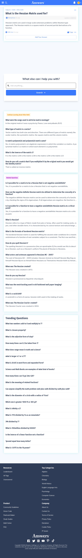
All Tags (6, 476)
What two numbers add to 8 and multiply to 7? (24, 323)
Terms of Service (47, 515)
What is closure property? (16, 330)
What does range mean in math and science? (23, 350)
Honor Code (7, 511)
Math (13, 10)
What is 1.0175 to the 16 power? (18, 448)
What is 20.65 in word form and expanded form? (25, 363)
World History (46, 484)
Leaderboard (7, 472)
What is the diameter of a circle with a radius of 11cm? (27, 395)
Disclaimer (45, 523)
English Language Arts (49, 488)
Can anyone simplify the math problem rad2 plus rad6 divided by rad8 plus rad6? (38, 389)
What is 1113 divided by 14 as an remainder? (23, 415)
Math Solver (7, 523)
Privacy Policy (46, 519)
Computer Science (48, 495)
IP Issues (45, 531)
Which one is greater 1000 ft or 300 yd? (21, 402)
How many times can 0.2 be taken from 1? (22, 343)
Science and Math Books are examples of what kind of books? (30, 369)
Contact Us (46, 511)
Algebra (44, 472)
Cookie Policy (46, 527)
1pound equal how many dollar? (18, 441)
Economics (45, 499)
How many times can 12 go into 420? (20, 376)
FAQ (4, 527)
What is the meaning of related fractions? (22, 382)
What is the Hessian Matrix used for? (27, 13)
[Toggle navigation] (3, 2)
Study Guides (7, 519)
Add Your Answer (41, 37)
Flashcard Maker (9, 515)
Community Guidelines (11, 507)
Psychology (46, 491)
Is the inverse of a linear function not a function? (25, 434)
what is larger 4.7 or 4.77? (16, 356)
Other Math (20, 10)
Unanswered (7, 480)
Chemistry (45, 476)
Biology (44, 480)
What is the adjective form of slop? (19, 336)
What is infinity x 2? (13, 408)
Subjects (8, 10)
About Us (45, 507)
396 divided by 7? (12, 421)
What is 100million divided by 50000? (21, 428)
